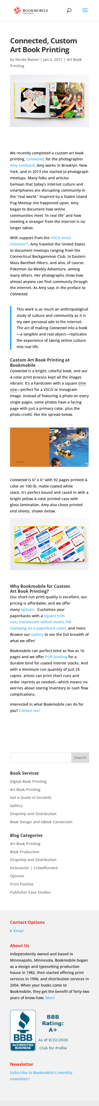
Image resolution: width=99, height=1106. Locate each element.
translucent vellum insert (41, 621)
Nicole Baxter (27, 59)
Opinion (17, 875)
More (50, 997)
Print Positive (22, 884)
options (27, 609)
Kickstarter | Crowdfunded (34, 867)
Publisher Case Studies (30, 892)
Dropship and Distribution (33, 813)
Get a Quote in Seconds (30, 797)
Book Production (24, 851)
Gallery (37, 634)
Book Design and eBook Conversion (41, 821)
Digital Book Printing (28, 781)
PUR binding (56, 656)
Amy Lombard (22, 165)
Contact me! (29, 710)
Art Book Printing (25, 789)
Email (18, 930)
